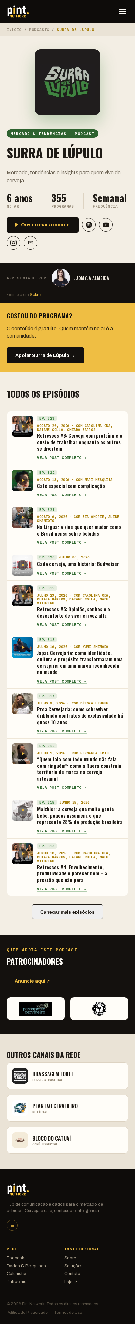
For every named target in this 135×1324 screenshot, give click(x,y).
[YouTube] (106, 225)
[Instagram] (13, 243)
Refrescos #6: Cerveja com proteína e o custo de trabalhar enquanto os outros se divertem (79, 442)
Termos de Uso (68, 1312)
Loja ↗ (70, 1282)
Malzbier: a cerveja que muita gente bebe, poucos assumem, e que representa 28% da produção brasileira (80, 815)
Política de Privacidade (27, 1312)
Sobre (35, 294)
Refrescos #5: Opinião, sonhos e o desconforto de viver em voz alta (73, 612)
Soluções (73, 1266)
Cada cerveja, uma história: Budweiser (78, 563)
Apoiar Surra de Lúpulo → (45, 355)
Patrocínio (17, 1281)
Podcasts (39, 29)
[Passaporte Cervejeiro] (36, 1008)
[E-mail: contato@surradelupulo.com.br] (30, 243)
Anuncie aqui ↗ (32, 981)
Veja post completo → (62, 457)
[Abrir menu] (122, 11)
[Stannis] (99, 1008)
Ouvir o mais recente (45, 224)
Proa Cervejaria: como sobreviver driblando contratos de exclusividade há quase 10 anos (80, 715)
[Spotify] (89, 225)
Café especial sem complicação (71, 485)
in (12, 1225)
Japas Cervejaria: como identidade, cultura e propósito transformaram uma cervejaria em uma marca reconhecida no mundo (80, 662)
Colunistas (17, 1273)
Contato (72, 1273)
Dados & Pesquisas (26, 1266)
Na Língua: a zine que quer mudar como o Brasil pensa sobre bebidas (79, 530)
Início (14, 29)
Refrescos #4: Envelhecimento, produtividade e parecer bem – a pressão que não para (72, 873)
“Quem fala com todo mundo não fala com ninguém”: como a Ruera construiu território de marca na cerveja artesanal (79, 768)
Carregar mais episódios (67, 911)
